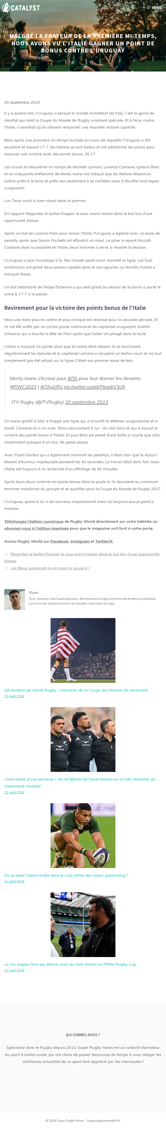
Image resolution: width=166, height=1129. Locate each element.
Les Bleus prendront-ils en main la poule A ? (50, 568)
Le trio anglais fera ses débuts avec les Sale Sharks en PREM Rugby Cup (70, 964)
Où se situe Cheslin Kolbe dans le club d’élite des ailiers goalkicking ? (66, 875)
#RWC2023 (24, 387)
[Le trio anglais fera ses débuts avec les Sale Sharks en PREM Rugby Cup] (83, 953)
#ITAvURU (51, 387)
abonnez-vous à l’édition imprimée (36, 528)
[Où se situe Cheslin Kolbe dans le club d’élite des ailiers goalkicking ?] (83, 864)
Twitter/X (104, 541)
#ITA (73, 378)
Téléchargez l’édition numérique (34, 521)
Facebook (59, 541)
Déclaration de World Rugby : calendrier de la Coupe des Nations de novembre (76, 690)
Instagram (79, 541)
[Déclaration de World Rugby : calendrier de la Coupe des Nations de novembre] (83, 679)
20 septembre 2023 (86, 402)
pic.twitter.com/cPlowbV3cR (94, 387)
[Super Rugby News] (21, 7)
